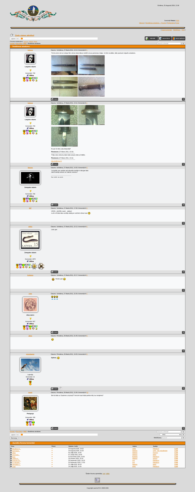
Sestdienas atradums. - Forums (156, 23)
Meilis (35, 41)
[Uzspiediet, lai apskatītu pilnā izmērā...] (64, 74)
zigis (30, 293)
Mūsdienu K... (16, 449)
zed (133, 460)
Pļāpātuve (156, 448)
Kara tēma (19, 43)
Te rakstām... (16, 462)
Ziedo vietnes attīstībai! (24, 35)
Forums (12, 43)
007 (30, 208)
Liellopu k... (15, 458)
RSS (177, 20)
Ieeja (177, 23)
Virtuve (155, 458)
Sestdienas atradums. (34, 43)
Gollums (30, 275)
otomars (26, 41)
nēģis (30, 226)
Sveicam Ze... (16, 460)
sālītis (134, 448)
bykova (30, 50)
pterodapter (30, 354)
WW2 (25, 43)
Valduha (31, 41)
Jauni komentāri (167, 30)
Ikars (13, 457)
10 (87, 392)
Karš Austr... (16, 451)
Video (14, 453)
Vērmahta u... (16, 464)
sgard (30, 392)
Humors (155, 452)
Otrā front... (16, 455)
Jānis (30, 336)
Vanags (30, 167)
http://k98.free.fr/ (56, 161)
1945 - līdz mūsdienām (160, 450)
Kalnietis (135, 456)
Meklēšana (176, 30)
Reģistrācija (171, 23)
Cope (14, 466)
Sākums (141, 23)
